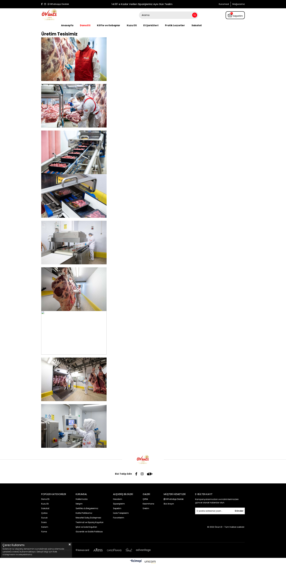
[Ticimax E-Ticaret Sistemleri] (143, 562)
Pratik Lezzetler (175, 25)
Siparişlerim (119, 503)
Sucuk (44, 517)
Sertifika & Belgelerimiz (87, 508)
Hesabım (117, 499)
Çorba (44, 513)
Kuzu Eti (132, 25)
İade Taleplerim (121, 513)
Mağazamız (238, 4)
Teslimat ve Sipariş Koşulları (89, 522)
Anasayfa (67, 25)
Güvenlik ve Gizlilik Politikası (89, 531)
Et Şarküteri (150, 25)
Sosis (44, 522)
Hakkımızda (82, 499)
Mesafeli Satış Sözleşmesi (88, 517)
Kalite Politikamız (84, 513)
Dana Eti (85, 25)
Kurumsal (224, 4)
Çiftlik (145, 499)
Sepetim (117, 508)
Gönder (239, 510)
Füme (44, 531)
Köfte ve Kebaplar (108, 25)
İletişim (79, 503)
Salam (44, 527)
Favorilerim (118, 517)
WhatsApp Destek (175, 499)
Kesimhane (148, 503)
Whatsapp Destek (59, 4)
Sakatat (196, 25)
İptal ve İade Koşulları (86, 527)
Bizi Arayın (169, 503)
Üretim (146, 508)
